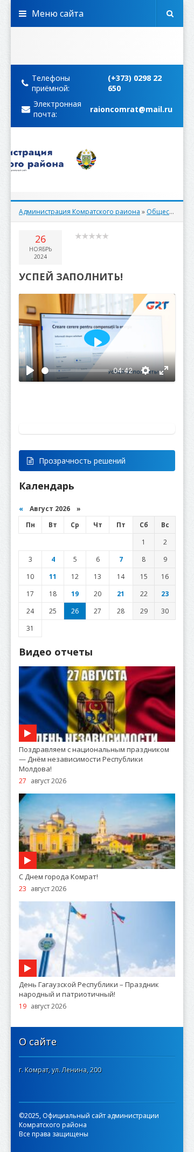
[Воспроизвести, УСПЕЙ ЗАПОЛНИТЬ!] (30, 370)
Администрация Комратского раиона (79, 211)
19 (75, 593)
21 (120, 593)
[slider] (75, 370)
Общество (163, 211)
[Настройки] (145, 370)
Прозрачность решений (82, 461)
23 (165, 593)
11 (53, 576)
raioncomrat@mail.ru (131, 109)
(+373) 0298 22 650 (135, 83)
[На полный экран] (163, 370)
